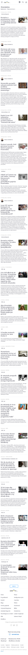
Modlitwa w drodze (14, 641)
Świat (7, 428)
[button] (19, 2)
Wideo (15, 603)
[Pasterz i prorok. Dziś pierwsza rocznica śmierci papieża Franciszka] (22, 146)
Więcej (14, 586)
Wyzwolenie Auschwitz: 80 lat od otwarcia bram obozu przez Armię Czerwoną (8, 355)
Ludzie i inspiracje (18, 613)
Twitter (14, 625)
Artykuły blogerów (5, 611)
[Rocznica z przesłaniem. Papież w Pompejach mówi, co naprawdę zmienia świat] (22, 20)
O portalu (2, 645)
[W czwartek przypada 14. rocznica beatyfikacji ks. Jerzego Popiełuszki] (22, 378)
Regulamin (8, 645)
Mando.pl (3, 641)
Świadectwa (17, 611)
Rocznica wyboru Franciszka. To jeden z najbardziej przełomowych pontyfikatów (8, 244)
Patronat (22, 647)
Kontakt (21, 645)
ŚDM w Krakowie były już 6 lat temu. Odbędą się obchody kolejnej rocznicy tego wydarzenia (8, 519)
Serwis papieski (5, 605)
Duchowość (17, 605)
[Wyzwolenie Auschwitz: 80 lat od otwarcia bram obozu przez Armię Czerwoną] (22, 354)
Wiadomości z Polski (10, 346)
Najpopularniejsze (11, 9)
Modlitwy (3, 619)
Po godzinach (8, 267)
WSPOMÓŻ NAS (15, 634)
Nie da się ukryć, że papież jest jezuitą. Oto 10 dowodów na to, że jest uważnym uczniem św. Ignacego (9, 465)
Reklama (8, 647)
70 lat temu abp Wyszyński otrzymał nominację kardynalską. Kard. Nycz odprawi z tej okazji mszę (8, 492)
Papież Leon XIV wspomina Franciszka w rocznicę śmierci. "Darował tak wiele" (8, 119)
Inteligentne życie (18, 597)
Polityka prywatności (15, 645)
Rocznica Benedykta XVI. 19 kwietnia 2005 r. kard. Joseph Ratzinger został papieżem (8, 544)
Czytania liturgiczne (6, 608)
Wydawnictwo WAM (14, 639)
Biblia (15, 608)
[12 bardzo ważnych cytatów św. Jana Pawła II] (22, 334)
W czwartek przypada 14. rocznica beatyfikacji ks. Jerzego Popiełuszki (9, 378)
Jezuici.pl (3, 639)
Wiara (6, 327)
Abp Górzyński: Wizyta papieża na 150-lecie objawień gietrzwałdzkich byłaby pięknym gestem (7, 310)
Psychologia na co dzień (7, 613)
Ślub (2, 616)
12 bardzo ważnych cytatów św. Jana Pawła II (7, 334)
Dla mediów (3, 647)
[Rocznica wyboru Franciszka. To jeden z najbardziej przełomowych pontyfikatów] (22, 243)
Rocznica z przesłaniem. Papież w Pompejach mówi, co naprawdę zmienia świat (8, 21)
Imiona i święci (18, 616)
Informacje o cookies (15, 647)
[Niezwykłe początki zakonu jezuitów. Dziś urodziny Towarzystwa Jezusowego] (22, 85)
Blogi (2, 603)
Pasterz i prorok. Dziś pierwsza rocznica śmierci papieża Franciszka (8, 147)
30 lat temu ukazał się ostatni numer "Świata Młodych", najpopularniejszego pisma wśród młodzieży (8, 438)
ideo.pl (2, 651)
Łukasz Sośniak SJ (8, 44)
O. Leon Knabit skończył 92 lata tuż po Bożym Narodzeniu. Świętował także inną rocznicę (9, 569)
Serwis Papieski (9, 456)
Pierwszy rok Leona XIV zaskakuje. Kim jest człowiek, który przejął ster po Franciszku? (8, 52)
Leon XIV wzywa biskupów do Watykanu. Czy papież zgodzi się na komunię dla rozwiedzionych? (8, 209)
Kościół (9, 12)
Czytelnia (16, 600)
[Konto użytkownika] (26, 2)
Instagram (17, 625)
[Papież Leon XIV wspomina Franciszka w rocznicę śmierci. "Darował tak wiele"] (22, 117)
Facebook (11, 625)
